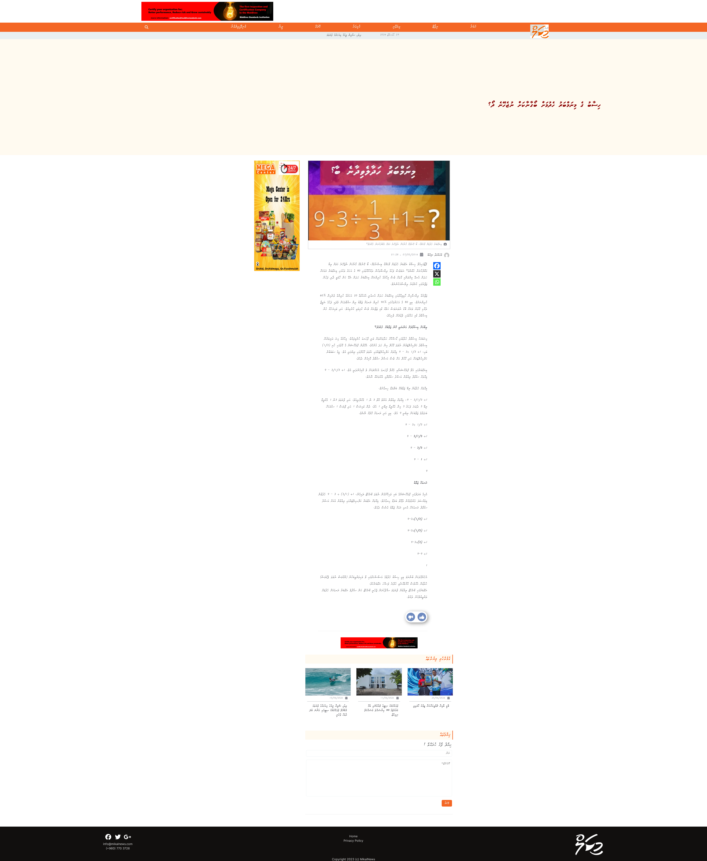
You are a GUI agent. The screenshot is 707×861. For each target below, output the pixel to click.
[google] (127, 836)
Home (353, 836)
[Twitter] (117, 836)
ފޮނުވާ (447, 803)
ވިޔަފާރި (396, 27)
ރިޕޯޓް (435, 27)
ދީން (281, 27)
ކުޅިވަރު (356, 27)
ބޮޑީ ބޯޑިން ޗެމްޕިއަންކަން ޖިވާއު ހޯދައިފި (344, 35)
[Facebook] (437, 265)
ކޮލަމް (318, 27)
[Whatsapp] (437, 282)
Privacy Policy (353, 840)
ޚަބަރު (473, 27)
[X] (437, 274)
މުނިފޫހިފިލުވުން (238, 27)
